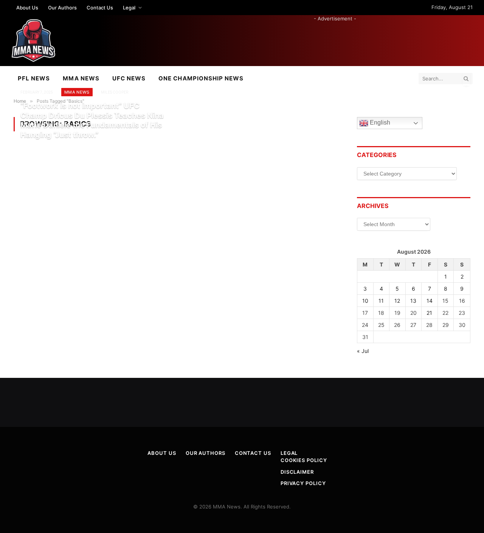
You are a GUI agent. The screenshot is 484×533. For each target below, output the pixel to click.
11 (381, 300)
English (379, 123)
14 (430, 300)
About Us (27, 8)
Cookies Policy (304, 460)
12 (397, 300)
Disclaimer (297, 472)
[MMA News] (33, 40)
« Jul (363, 351)
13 (413, 300)
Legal (129, 8)
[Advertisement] (335, 39)
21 (429, 313)
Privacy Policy (303, 483)
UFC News (129, 78)
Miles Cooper (114, 92)
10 (365, 300)
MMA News (81, 78)
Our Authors (62, 8)
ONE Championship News (201, 78)
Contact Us (100, 8)
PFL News (34, 78)
